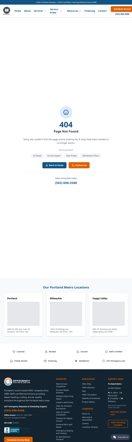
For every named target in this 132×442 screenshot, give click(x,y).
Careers (85, 423)
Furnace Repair (54, 155)
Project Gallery (88, 402)
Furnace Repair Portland (62, 391)
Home (17, 10)
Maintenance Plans (90, 155)
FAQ (84, 391)
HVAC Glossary (88, 387)
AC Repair (37, 155)
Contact (102, 10)
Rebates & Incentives (91, 398)
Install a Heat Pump (64, 402)
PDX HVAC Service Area (118, 413)
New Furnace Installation (61, 385)
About (27, 10)
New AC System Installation (62, 413)
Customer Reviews (90, 427)
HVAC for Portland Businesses (63, 407)
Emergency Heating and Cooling (64, 431)
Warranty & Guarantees (87, 418)
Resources (72, 10)
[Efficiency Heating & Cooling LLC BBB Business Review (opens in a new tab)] (18, 430)
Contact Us (80, 165)
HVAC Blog (86, 384)
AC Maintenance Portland (63, 438)
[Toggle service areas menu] (61, 11)
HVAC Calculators (89, 394)
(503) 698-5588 (122, 14)
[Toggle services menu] (45, 11)
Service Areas (54, 11)
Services (38, 10)
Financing (89, 10)
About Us (86, 413)
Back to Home (56, 165)
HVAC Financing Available (118, 423)
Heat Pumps (71, 155)
